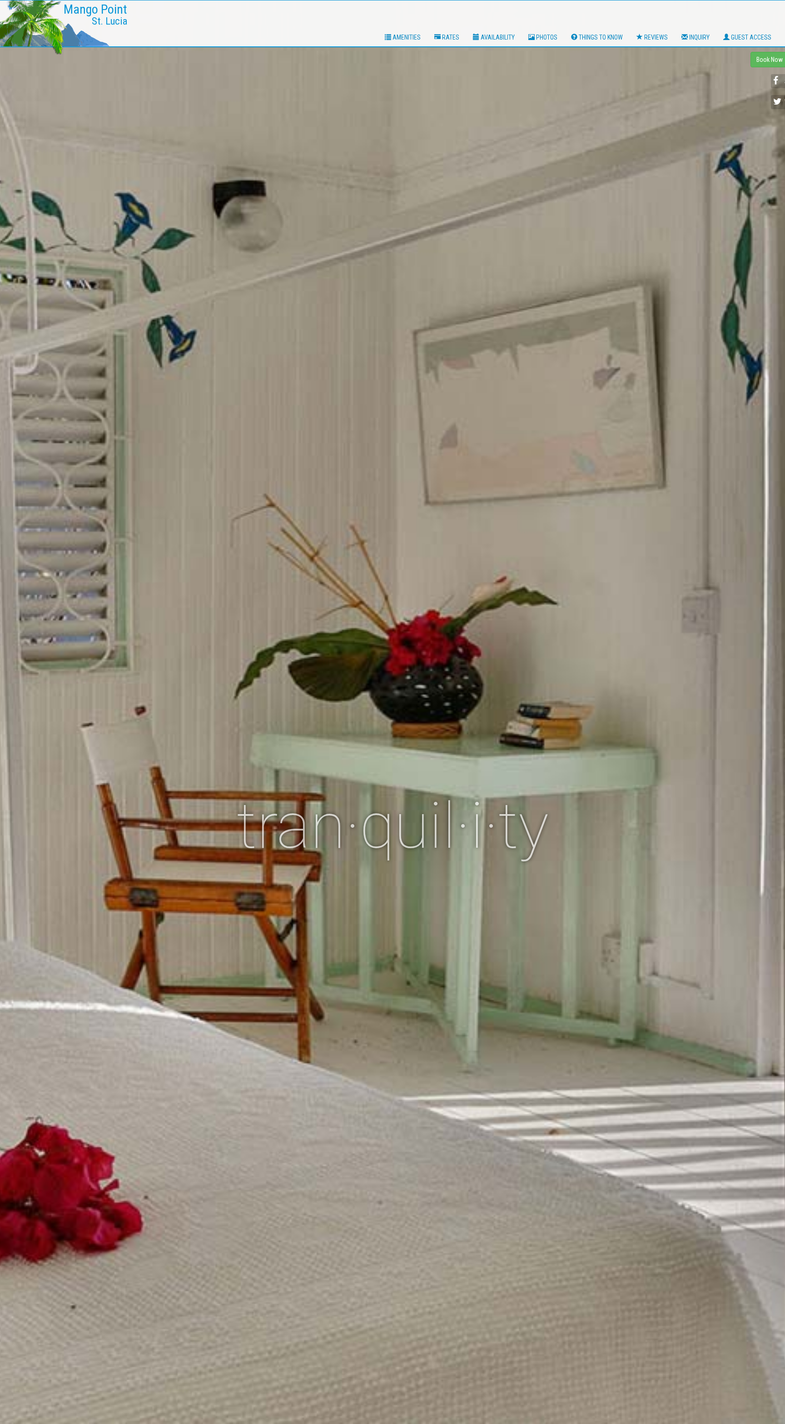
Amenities (406, 37)
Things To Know (600, 37)
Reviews (655, 37)
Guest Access (750, 37)
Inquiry (699, 37)
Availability (497, 37)
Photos (546, 37)
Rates (450, 37)
